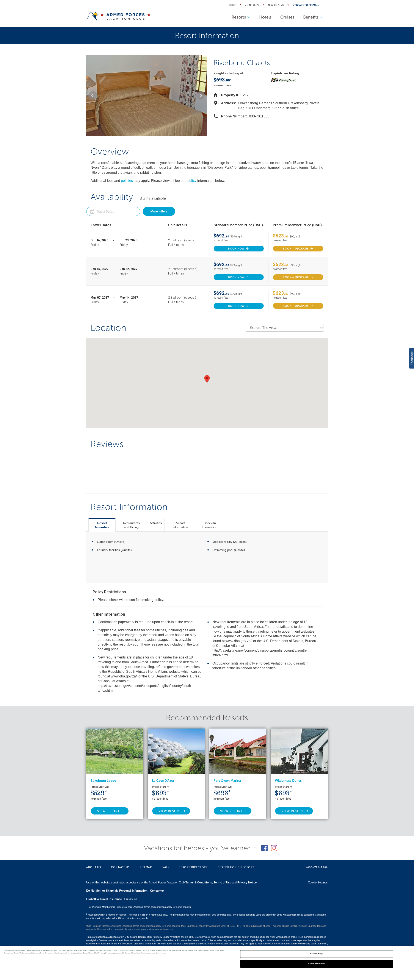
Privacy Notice (247, 882)
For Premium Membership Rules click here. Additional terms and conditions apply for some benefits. (138, 907)
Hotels (265, 17)
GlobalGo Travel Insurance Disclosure (111, 899)
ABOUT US (93, 867)
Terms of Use (222, 882)
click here (139, 943)
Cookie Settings (316, 954)
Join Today (252, 5)
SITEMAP (146, 867)
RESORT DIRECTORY (193, 867)
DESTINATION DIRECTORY (236, 867)
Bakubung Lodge (103, 781)
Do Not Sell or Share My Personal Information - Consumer (125, 890)
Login (232, 5)
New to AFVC (276, 5)
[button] (92, 95)
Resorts (239, 17)
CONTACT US (120, 867)
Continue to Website (316, 964)
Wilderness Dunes (288, 781)
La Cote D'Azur (163, 781)
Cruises (287, 17)
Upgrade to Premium (306, 5)
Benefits (311, 17)
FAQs (165, 867)
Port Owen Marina (227, 781)
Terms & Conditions (198, 882)
